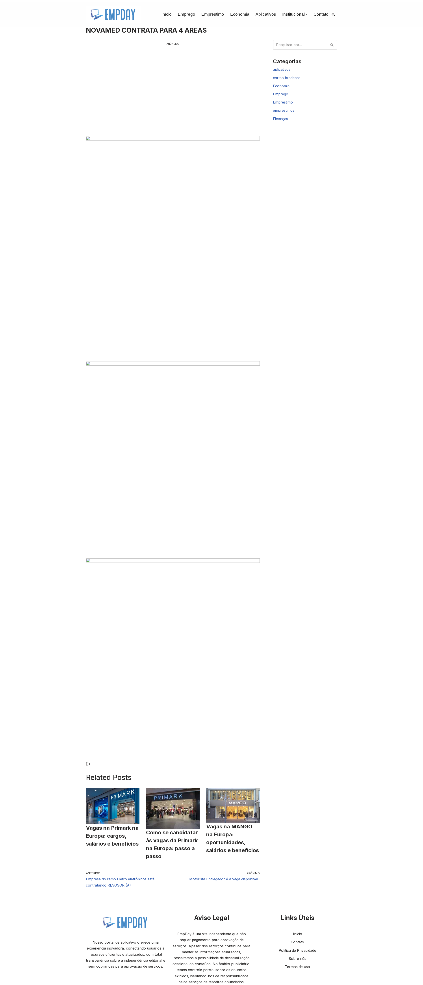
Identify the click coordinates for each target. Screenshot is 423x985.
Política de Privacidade (297, 950)
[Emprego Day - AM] (113, 14)
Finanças (280, 119)
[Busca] (333, 14)
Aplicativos (266, 14)
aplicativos (281, 69)
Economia (239, 14)
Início (166, 14)
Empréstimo (212, 14)
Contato (321, 14)
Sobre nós (297, 958)
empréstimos (283, 110)
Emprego (186, 14)
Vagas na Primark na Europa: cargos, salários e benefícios (112, 836)
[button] (306, 14)
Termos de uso (297, 967)
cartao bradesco (287, 78)
